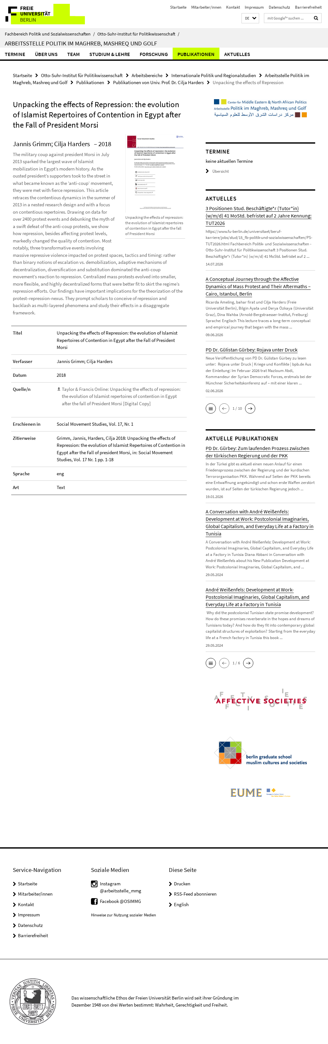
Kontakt (233, 7)
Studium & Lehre (109, 54)
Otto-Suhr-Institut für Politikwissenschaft (138, 34)
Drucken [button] (182, 884)
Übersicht (220, 171)
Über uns (46, 54)
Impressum (254, 7)
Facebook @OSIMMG (120, 901)
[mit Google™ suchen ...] (316, 18)
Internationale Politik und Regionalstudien (213, 75)
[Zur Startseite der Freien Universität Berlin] (42, 14)
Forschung (154, 54)
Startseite (178, 7)
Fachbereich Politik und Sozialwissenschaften (50, 34)
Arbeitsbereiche (147, 75)
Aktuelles (237, 54)
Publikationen (196, 54)
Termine (15, 54)
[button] (250, 18)
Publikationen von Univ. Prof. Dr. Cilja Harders (158, 82)
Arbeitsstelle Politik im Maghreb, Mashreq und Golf (81, 43)
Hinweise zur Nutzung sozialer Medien (123, 915)
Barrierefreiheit (308, 7)
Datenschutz (279, 7)
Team (73, 54)
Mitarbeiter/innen (206, 7)
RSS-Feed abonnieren (195, 894)
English (181, 904)
